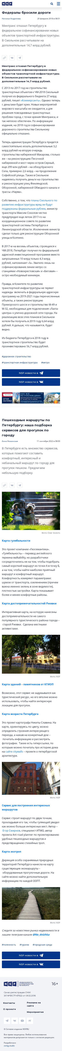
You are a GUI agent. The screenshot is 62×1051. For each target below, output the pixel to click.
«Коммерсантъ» (30, 100)
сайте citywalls (14, 751)
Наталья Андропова (11, 18)
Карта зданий (11, 684)
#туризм (24, 944)
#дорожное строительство (16, 356)
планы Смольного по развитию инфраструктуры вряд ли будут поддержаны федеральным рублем (29, 204)
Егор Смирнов (11, 830)
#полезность (9, 944)
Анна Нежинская (10, 441)
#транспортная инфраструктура (20, 362)
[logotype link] (9, 3)
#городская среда (42, 944)
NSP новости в (28, 372)
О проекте (9, 1009)
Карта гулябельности (16, 540)
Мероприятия (35, 1012)
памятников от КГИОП (38, 684)
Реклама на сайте (34, 1004)
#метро (45, 362)
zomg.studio (9, 1045)
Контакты (9, 1003)
